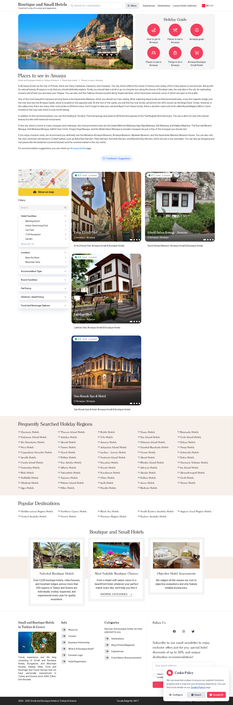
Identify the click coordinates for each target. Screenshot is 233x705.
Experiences (149, 5)
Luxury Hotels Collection (185, 5)
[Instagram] (184, 631)
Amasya (80, 237)
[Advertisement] (180, 273)
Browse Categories (114, 594)
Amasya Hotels (78, 148)
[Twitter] (193, 631)
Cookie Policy (198, 687)
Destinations (164, 5)
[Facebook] (174, 631)
